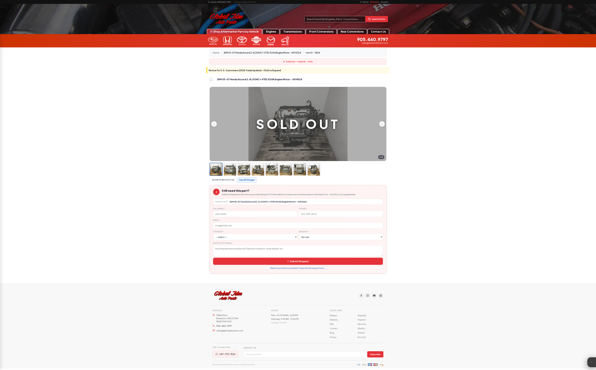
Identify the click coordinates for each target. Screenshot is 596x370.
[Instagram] (367, 295)
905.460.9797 (372, 39)
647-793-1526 (227, 354)
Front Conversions (321, 31)
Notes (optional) (222, 243)
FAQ (332, 324)
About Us (362, 324)
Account (384, 2)
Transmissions (292, 31)
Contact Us (378, 31)
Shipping (362, 315)
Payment (362, 320)
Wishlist (361, 328)
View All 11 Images (247, 180)
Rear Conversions (352, 31)
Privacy (333, 337)
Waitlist (361, 333)
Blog (332, 333)
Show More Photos (223, 180)
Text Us (366, 2)
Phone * (303, 209)
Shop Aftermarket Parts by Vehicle (236, 31)
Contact (334, 328)
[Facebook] (361, 295)
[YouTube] (374, 295)
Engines (271, 31)
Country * (218, 232)
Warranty (334, 320)
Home (216, 52)
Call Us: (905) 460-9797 (221, 2)
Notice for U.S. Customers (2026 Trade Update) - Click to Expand (245, 70)
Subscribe (375, 354)
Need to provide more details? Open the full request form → (298, 268)
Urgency (303, 232)
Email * (216, 220)
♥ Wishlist (374, 2)
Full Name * (219, 209)
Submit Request (299, 261)
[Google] (380, 295)
